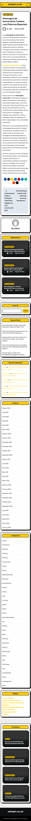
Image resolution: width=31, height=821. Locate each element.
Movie (4, 630)
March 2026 (6, 429)
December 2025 (7, 442)
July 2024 (5, 510)
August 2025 (6, 459)
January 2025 (6, 489)
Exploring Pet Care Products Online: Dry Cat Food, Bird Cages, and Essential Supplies (14, 269)
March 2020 (6, 523)
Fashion (4, 587)
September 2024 (7, 506)
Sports (4, 656)
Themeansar (23, 818)
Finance (4, 592)
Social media (6, 651)
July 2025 (5, 463)
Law (3, 621)
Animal (4, 540)
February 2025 (6, 485)
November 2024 (7, 497)
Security (4, 647)
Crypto (4, 566)
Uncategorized (7, 14)
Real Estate (5, 643)
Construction (6, 562)
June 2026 (5, 416)
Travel (4, 677)
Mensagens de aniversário (12, 65)
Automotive (5, 545)
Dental (4, 570)
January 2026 (6, 438)
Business (5, 549)
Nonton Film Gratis (8, 709)
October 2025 (6, 451)
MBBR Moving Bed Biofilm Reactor (13, 707)
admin (10, 29)
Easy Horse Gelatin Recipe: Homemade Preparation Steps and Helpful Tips (15, 743)
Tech (3, 660)
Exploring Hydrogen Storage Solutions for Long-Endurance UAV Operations (14, 251)
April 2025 (5, 476)
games (4, 604)
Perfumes (5, 638)
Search (15, 305)
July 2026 (5, 412)
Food (3, 596)
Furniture (5, 600)
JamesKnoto (6, 373)
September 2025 (7, 455)
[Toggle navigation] (2, 5)
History (4, 613)
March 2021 (5, 519)
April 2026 (5, 425)
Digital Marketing (7, 575)
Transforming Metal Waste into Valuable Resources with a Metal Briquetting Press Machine (15, 346)
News (4, 634)
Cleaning (5, 553)
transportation (6, 673)
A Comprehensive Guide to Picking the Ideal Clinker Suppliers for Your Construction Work (10, 200)
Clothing (5, 557)
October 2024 (6, 502)
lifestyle (4, 626)
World (4, 685)
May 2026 (5, 421)
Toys (3, 668)
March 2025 (5, 480)
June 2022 (5, 515)
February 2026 (6, 433)
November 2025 (7, 446)
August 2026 (6, 408)
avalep (4, 367)
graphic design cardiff (9, 712)
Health (4, 609)
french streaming (8, 698)
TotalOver (5, 714)
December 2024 (7, 493)
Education (5, 579)
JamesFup (5, 380)
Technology (5, 664)
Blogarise (15, 818)
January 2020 (6, 527)
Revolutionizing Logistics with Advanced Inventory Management (21, 195)
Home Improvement (8, 617)
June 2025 (5, 468)
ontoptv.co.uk (15, 4)
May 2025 (5, 472)
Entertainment (6, 583)
